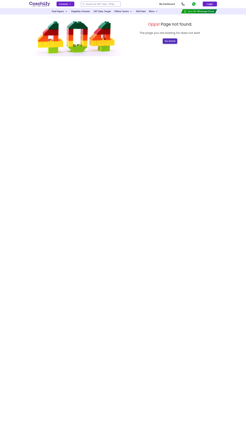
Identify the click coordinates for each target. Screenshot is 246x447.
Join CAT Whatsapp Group (201, 11)
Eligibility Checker (80, 11)
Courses (63, 4)
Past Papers (58, 11)
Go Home (170, 41)
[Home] (39, 4)
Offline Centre (121, 11)
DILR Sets (141, 11)
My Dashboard (167, 4)
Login (210, 4)
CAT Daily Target (102, 11)
